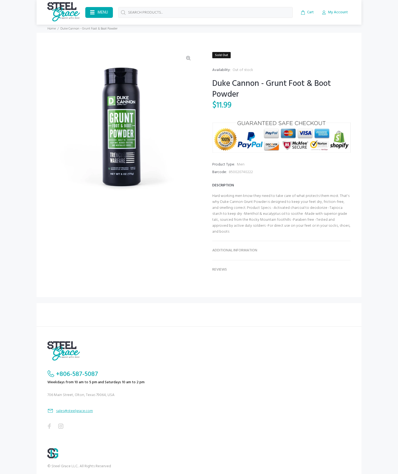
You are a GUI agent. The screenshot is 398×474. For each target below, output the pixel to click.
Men (240, 164)
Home (51, 28)
